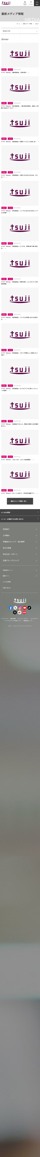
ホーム (18, 23)
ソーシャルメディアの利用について (13, 620)
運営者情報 (13, 618)
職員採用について (28, 620)
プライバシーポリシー (23, 618)
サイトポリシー (34, 618)
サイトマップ (5, 618)
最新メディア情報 (27, 23)
